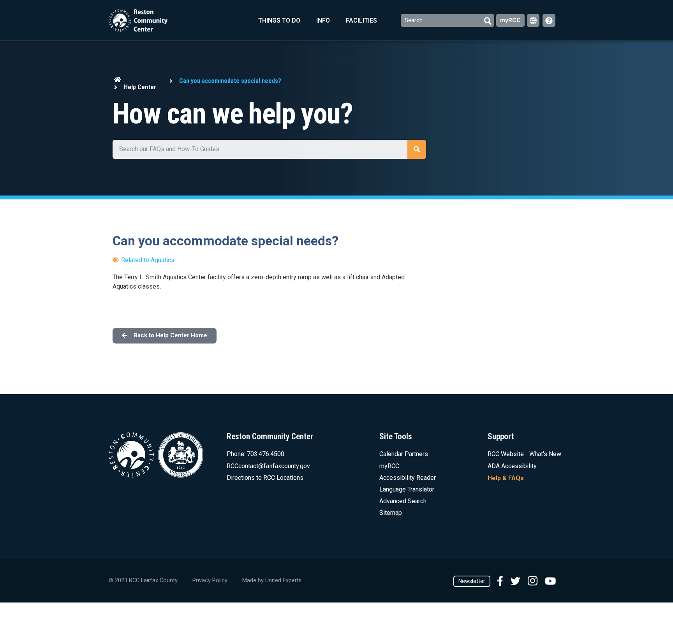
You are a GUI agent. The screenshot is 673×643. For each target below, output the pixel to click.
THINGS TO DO (279, 20)
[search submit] (416, 149)
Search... (416, 20)
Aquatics (162, 260)
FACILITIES (361, 20)
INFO (323, 20)
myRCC (510, 20)
